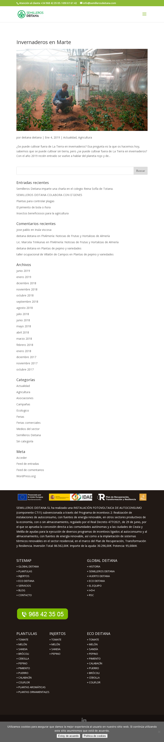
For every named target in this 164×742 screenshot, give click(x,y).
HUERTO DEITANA (99, 576)
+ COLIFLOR (23, 682)
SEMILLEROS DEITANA (102, 571)
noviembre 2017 (26, 363)
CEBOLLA (23, 658)
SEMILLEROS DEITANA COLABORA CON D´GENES (49, 195)
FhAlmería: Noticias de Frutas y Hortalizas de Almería (75, 236)
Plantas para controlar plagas (35, 201)
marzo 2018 (24, 338)
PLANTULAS (25, 571)
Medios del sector (28, 429)
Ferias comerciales (28, 423)
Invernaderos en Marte (43, 42)
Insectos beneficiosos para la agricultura (42, 213)
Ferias (20, 417)
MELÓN (22, 644)
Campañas (23, 404)
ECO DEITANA (26, 581)
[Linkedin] (84, 720)
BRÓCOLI (23, 654)
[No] (159, 732)
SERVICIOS (24, 585)
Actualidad (70, 137)
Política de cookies (95, 735)
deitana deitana (32, 137)
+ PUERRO (22, 673)
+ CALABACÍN (24, 677)
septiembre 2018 (27, 301)
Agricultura (85, 137)
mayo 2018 (23, 326)
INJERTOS (23, 576)
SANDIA (22, 649)
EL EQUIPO (95, 585)
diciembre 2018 (26, 283)
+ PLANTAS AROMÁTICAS (31, 687)
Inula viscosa (43, 230)
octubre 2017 (25, 369)
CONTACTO (25, 595)
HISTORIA (94, 566)
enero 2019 (23, 277)
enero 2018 (23, 351)
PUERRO (94, 668)
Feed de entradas (27, 464)
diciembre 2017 (26, 357)
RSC (91, 595)
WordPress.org (26, 476)
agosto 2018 (24, 308)
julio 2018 (22, 314)
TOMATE (23, 639)
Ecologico (22, 410)
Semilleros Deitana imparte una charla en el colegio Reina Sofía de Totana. (64, 189)
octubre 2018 (25, 295)
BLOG (21, 590)
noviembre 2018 (26, 289)
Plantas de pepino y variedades (61, 248)
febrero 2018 (24, 345)
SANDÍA (93, 649)
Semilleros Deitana (28, 435)
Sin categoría (24, 441)
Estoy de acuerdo (68, 735)
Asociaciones (24, 398)
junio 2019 (23, 271)
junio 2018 (23, 320)
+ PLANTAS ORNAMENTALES (32, 692)
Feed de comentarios (30, 470)
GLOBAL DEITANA (28, 566)
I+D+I (92, 590)
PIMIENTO (24, 668)
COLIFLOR (94, 682)
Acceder (21, 458)
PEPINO (22, 663)
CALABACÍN (95, 663)
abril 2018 (22, 332)
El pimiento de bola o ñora (33, 207)
